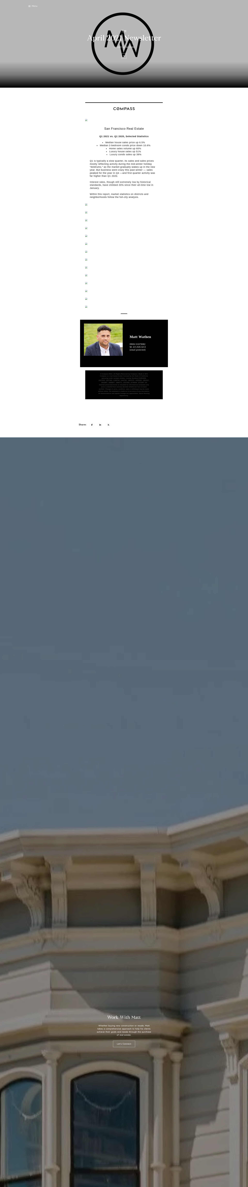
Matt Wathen (140, 337)
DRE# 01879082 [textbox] (138, 347)
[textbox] (124, 129)
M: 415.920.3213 (138, 347)
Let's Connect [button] (124, 1044)
